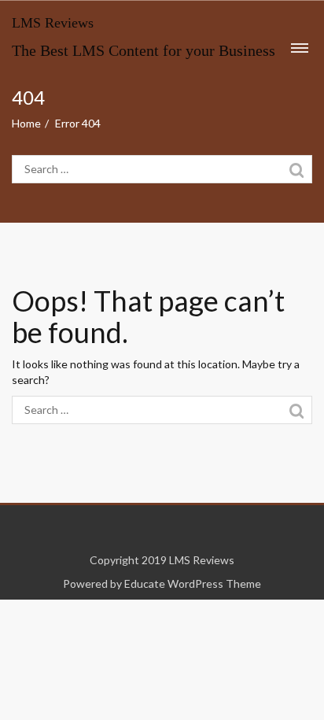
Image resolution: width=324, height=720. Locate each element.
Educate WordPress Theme (192, 583)
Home (26, 123)
